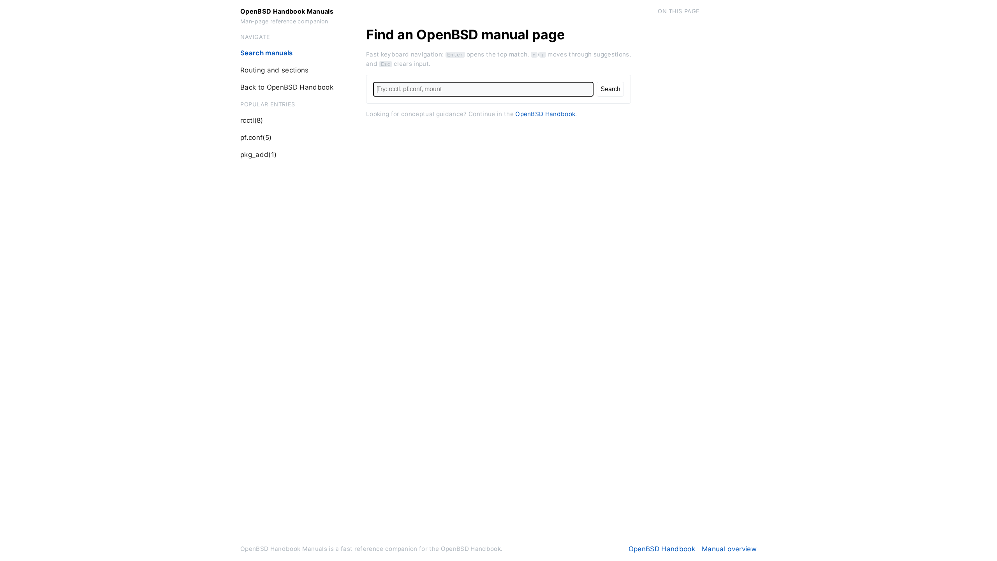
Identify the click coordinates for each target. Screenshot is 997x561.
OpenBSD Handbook (545, 114)
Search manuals (266, 53)
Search (610, 88)
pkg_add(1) (258, 155)
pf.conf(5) (255, 137)
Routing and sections (274, 70)
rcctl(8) (251, 120)
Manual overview (729, 549)
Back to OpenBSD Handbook (286, 87)
